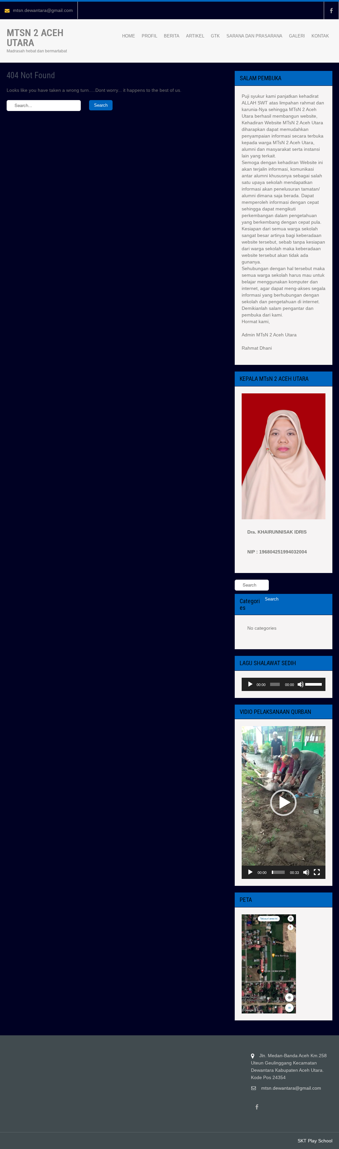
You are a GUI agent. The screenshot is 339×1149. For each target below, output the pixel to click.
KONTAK (320, 35)
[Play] (250, 684)
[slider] (313, 684)
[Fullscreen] (317, 872)
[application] (283, 684)
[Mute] (300, 684)
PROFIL (149, 35)
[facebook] (331, 10)
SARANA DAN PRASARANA (254, 35)
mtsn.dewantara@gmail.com (43, 10)
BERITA (171, 35)
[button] (283, 802)
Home (128, 35)
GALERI (297, 35)
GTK (215, 35)
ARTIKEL (195, 35)
